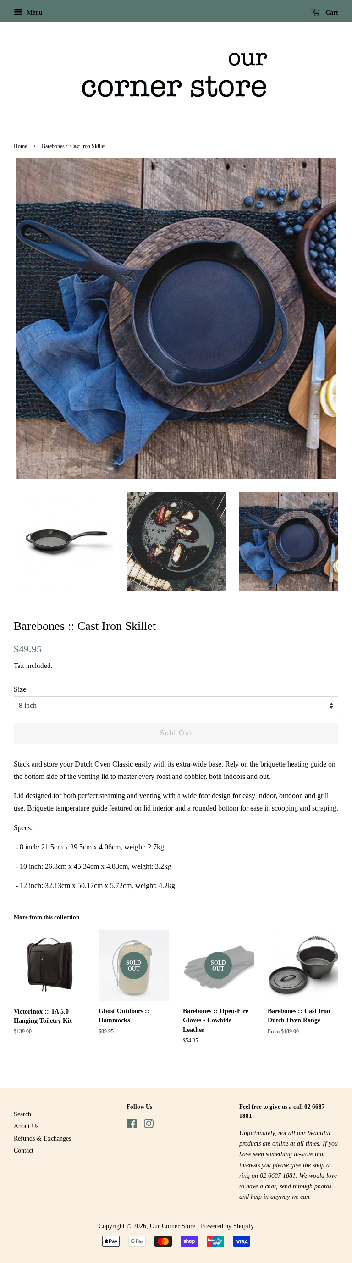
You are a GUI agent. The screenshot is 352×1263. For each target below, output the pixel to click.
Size (20, 689)
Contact (23, 1150)
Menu (34, 12)
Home (20, 146)
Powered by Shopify (227, 1226)
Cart (331, 12)
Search (22, 1114)
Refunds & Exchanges (42, 1138)
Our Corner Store (173, 1226)
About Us (26, 1126)
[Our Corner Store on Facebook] (131, 1125)
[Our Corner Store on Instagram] (148, 1125)
